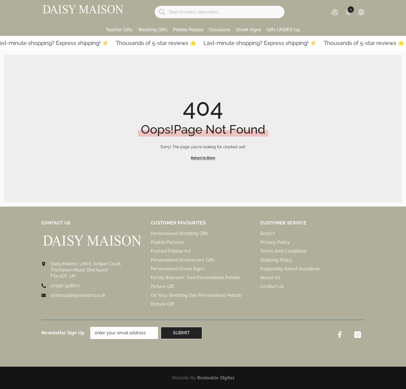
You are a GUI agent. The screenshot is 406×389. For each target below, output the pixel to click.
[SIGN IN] (335, 12)
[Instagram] (358, 335)
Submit (181, 332)
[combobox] (224, 12)
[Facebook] (340, 335)
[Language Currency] (361, 12)
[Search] (219, 12)
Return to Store (203, 158)
